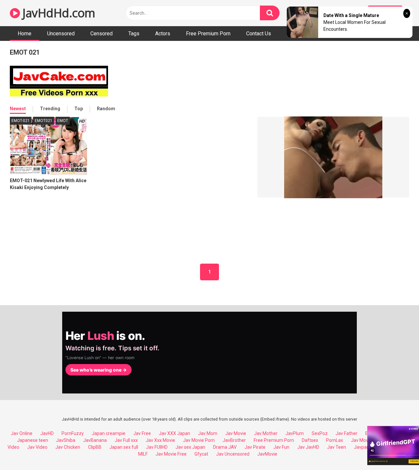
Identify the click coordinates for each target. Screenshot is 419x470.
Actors (162, 33)
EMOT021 (43, 120)
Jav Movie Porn (199, 440)
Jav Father (346, 433)
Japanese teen (32, 440)
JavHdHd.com (57, 13)
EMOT (62, 120)
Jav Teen (336, 447)
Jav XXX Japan (174, 433)
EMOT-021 (20, 120)
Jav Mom (207, 433)
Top (78, 108)
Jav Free (142, 433)
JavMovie (267, 454)
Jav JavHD (308, 447)
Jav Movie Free (171, 454)
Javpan (361, 447)
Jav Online (21, 433)
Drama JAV (225, 447)
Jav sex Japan (190, 447)
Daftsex (310, 440)
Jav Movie (235, 433)
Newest (18, 108)
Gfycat (201, 454)
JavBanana (95, 440)
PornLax (334, 440)
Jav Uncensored (232, 454)
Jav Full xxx (126, 440)
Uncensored (61, 33)
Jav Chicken (67, 447)
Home (24, 33)
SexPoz (320, 433)
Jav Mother (266, 433)
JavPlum (294, 433)
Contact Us (258, 33)
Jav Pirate (255, 447)
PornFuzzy (73, 433)
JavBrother (234, 440)
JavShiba (65, 440)
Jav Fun (281, 447)
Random (106, 108)
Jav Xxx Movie (160, 440)
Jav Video (37, 447)
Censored (101, 33)
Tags (133, 33)
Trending (50, 108)
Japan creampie (108, 433)
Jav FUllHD (157, 447)
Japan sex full (123, 447)
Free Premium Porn (208, 33)
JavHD (47, 433)
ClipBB (94, 447)
